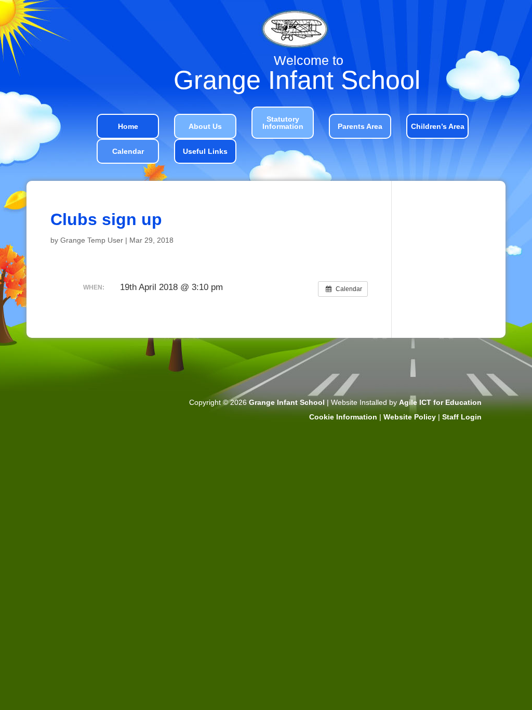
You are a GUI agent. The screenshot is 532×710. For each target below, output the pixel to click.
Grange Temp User (91, 240)
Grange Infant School (287, 402)
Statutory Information (282, 122)
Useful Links (205, 151)
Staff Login (462, 417)
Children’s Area (437, 126)
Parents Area (360, 126)
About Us (205, 126)
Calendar (128, 151)
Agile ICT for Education (440, 402)
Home (128, 126)
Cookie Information (343, 417)
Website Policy (409, 417)
